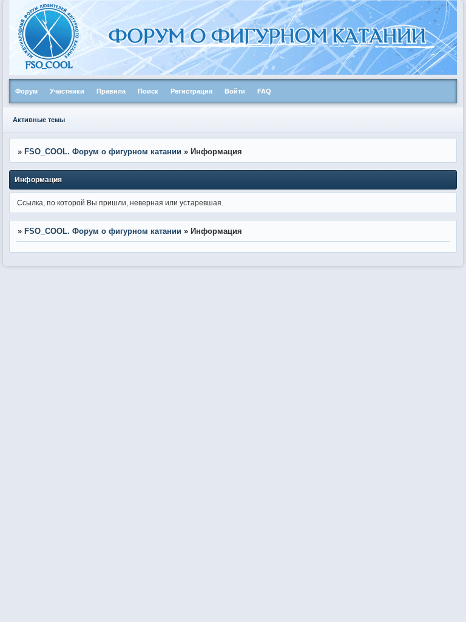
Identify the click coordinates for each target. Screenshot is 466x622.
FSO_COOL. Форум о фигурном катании (102, 151)
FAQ (264, 91)
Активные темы (39, 119)
